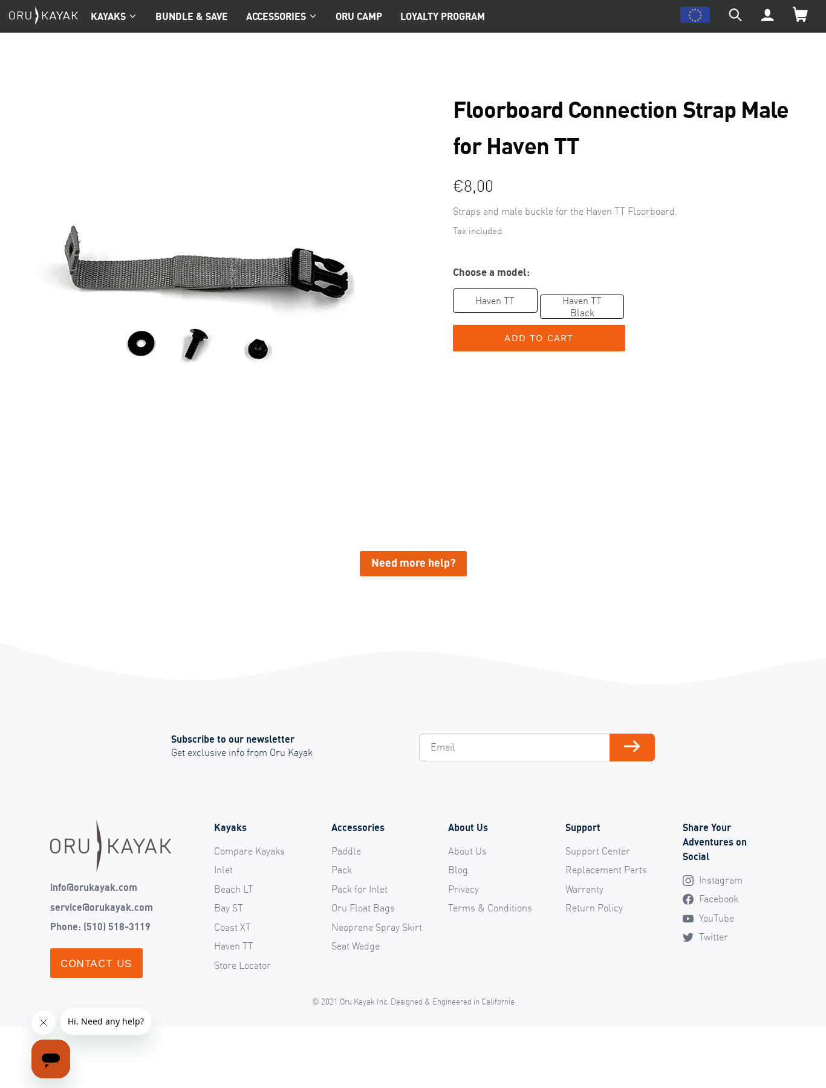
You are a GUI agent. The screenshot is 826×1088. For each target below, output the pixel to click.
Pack (341, 870)
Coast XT (232, 927)
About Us (467, 851)
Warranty (584, 889)
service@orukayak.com (101, 907)
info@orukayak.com (93, 887)
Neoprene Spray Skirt (376, 927)
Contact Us (96, 963)
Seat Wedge (355, 946)
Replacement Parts (606, 870)
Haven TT (495, 301)
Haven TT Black (582, 307)
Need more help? (413, 562)
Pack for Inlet (359, 889)
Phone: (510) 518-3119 (100, 926)
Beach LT (233, 889)
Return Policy (594, 908)
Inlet (223, 870)
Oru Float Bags (363, 908)
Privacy (463, 889)
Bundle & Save (191, 16)
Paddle (346, 851)
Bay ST (228, 908)
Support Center (597, 851)
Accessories (276, 16)
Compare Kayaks (249, 851)
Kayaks (108, 16)
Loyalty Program (442, 16)
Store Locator (242, 965)
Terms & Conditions (490, 908)
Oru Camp (359, 16)
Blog (458, 870)
